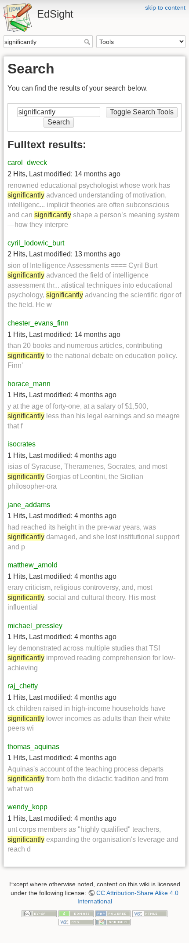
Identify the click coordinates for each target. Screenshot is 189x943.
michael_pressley (34, 625)
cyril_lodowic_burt (35, 243)
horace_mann (29, 383)
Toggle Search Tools (142, 112)
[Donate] (76, 913)
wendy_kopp (27, 807)
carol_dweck (27, 162)
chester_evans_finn (38, 323)
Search (88, 42)
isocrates (21, 444)
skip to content (165, 7)
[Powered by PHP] (113, 913)
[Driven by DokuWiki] (113, 921)
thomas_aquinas (33, 746)
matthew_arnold (32, 565)
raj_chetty (22, 686)
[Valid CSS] (76, 921)
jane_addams (28, 504)
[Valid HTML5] (149, 913)
